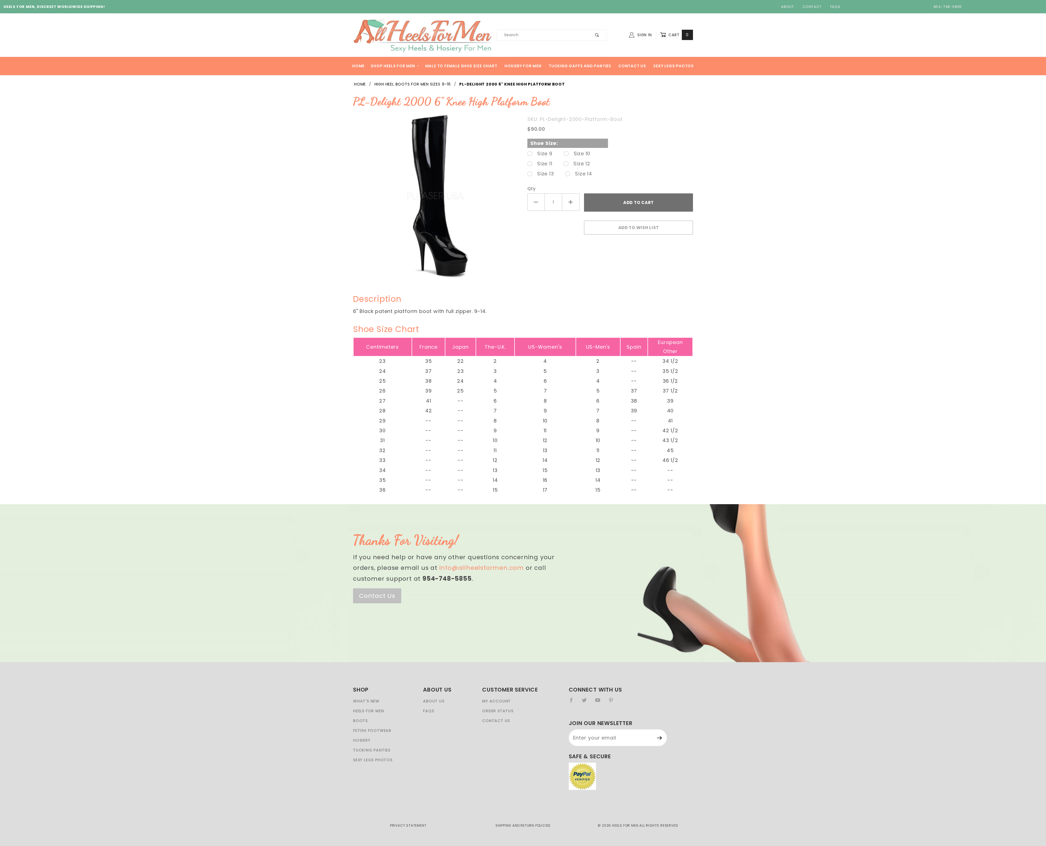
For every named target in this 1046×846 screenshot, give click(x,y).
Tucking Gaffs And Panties (580, 66)
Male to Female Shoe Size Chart (461, 66)
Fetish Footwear (372, 730)
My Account (496, 701)
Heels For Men (368, 711)
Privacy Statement (408, 825)
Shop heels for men (393, 66)
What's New (366, 701)
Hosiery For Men (523, 66)
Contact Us (632, 66)
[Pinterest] (613, 702)
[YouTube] (600, 702)
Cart (678, 35)
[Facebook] (573, 702)
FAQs (835, 6)
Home (358, 66)
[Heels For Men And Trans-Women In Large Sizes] (422, 34)
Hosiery (361, 740)
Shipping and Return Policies (523, 825)
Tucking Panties (371, 750)
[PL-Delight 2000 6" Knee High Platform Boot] (436, 198)
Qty (531, 188)
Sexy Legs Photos (673, 66)
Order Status (497, 711)
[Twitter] (586, 702)
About (787, 6)
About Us (433, 701)
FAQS (428, 711)
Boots (360, 720)
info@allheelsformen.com (481, 568)
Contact (812, 6)
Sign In (644, 35)
